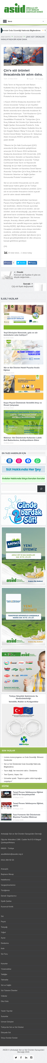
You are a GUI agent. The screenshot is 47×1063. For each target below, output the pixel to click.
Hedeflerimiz (5, 880)
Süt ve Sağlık (6, 985)
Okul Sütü (4, 1001)
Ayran (3, 938)
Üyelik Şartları (6, 901)
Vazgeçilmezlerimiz (8, 885)
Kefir (2, 948)
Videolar (4, 996)
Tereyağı (4, 927)
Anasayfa (4, 869)
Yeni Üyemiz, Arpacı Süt (13, 775)
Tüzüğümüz (5, 890)
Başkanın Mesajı (7, 874)
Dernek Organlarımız (9, 896)
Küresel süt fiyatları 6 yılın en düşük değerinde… (27, 276)
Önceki (20, 272)
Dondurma (5, 943)
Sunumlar (4, 1016)
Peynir (3, 922)
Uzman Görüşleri (7, 1022)
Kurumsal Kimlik (7, 907)
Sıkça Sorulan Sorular (9, 1038)
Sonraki (26, 284)
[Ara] (41, 488)
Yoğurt (3, 932)
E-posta (40, 79)
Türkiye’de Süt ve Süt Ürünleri (12, 1027)
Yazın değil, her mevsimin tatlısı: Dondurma (20, 771)
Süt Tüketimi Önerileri (9, 990)
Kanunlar (4, 964)
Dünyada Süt (6, 1032)
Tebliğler (4, 974)
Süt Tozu (4, 954)
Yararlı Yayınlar (6, 1011)
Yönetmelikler (6, 969)
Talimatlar (4, 980)
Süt (2, 916)
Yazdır (31, 79)
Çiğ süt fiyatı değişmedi (22, 286)
